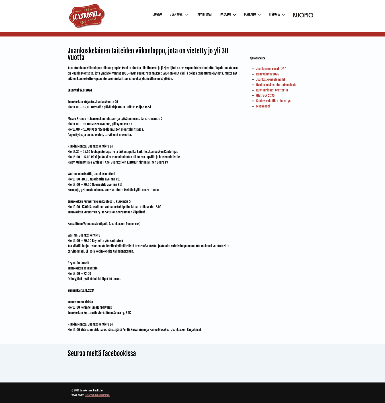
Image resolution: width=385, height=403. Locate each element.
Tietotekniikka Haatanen (97, 395)
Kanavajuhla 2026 (267, 74)
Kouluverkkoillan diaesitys (273, 101)
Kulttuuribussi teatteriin (272, 90)
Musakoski (263, 106)
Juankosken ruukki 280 (271, 69)
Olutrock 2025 (265, 95)
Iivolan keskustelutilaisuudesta (276, 85)
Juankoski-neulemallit (270, 79)
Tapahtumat (204, 14)
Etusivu (157, 14)
